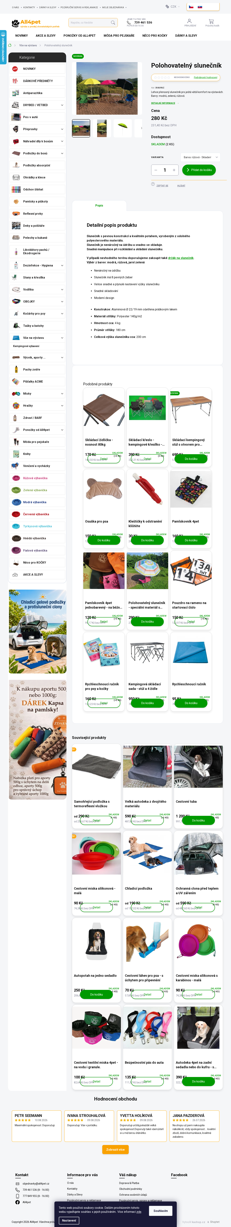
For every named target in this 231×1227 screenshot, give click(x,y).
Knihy (26, 454)
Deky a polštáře (34, 225)
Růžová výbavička (35, 478)
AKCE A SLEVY (33, 574)
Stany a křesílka (34, 277)
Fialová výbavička (35, 550)
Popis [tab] (99, 205)
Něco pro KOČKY (34, 562)
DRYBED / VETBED (35, 105)
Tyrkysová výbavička (37, 526)
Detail (104, 459)
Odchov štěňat (33, 189)
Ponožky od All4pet (36, 430)
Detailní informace (163, 103)
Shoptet (214, 1221)
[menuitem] (22, 36)
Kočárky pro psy (34, 313)
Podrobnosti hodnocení (205, 77)
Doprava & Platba (129, 1183)
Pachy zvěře (31, 369)
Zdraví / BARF (32, 418)
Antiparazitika (32, 93)
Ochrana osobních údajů (133, 1194)
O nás (15, 7)
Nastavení (69, 1220)
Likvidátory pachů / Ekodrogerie (36, 251)
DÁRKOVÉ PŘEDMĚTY (38, 81)
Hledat (113, 22)
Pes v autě (30, 117)
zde (138, 1212)
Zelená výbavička (35, 490)
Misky (27, 393)
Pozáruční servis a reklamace (79, 7)
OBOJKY (29, 301)
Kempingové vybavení (26, 346)
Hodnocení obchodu (115, 1099)
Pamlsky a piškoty (35, 201)
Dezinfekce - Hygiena (38, 265)
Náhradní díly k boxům (38, 141)
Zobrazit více (115, 1149)
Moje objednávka (113, 7)
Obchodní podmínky (130, 1188)
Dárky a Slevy (47, 7)
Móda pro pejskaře (36, 442)
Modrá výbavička (34, 502)
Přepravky (30, 129)
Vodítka (28, 289)
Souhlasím (161, 1211)
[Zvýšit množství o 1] (174, 170)
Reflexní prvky (33, 213)
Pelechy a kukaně (35, 237)
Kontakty (29, 7)
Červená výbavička (36, 514)
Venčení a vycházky (36, 466)
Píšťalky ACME (33, 381)
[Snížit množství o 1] (155, 170)
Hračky (28, 405)
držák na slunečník (181, 258)
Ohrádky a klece (34, 177)
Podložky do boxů (35, 153)
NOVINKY (29, 69)
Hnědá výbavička (34, 538)
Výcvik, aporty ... (34, 357)
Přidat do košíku (201, 170)
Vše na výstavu (33, 338)
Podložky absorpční (36, 165)
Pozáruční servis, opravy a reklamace (140, 1200)
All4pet (27, 1202)
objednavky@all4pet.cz (36, 1183)
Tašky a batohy (33, 326)
